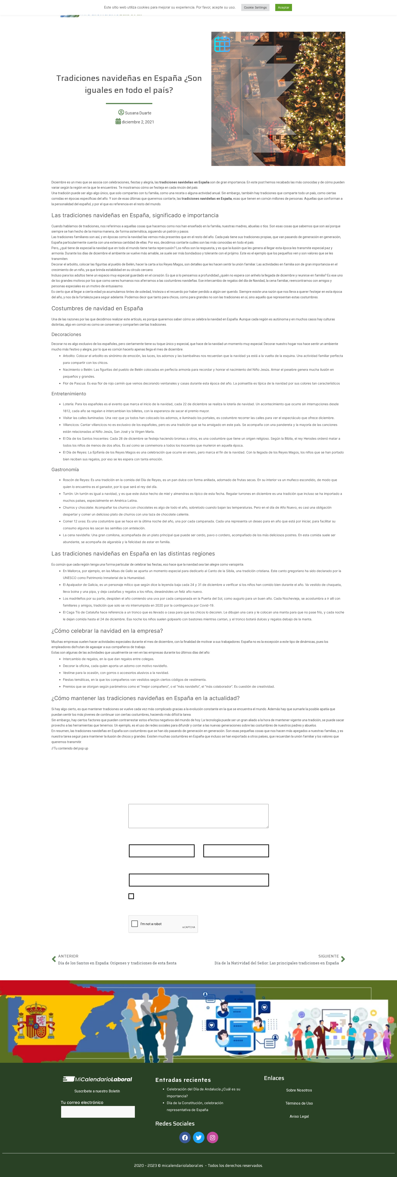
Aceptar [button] (283, 7)
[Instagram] (212, 1137)
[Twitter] (198, 1137)
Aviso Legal (299, 1116)
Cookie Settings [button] (255, 7)
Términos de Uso (299, 1103)
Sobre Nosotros (299, 1090)
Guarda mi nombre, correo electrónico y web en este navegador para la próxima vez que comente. (198, 899)
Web (132, 867)
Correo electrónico (223, 838)
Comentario (141, 797)
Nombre (137, 838)
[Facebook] (185, 1137)
